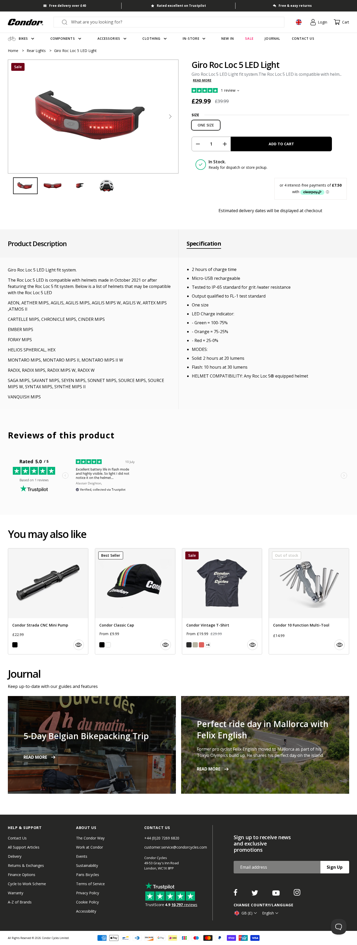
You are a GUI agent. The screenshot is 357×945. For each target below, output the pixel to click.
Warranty (15, 892)
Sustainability (87, 865)
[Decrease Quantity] (198, 144)
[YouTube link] (276, 894)
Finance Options (21, 874)
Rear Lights (37, 50)
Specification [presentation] (204, 243)
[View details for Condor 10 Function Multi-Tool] (309, 601)
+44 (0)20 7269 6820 (161, 838)
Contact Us (17, 838)
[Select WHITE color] (108, 644)
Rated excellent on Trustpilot (181, 5)
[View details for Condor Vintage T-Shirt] (222, 601)
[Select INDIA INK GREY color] (189, 644)
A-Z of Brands (20, 902)
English (268, 913)
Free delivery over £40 (67, 5)
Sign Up (335, 867)
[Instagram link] (297, 894)
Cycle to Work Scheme (27, 883)
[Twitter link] (255, 894)
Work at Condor (89, 847)
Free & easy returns (295, 5)
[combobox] (173, 22)
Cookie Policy (87, 902)
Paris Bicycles (87, 874)
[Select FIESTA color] (201, 644)
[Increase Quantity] (225, 144)
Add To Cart (281, 143)
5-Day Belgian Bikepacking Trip (86, 735)
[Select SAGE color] (195, 644)
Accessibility (86, 911)
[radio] (206, 125)
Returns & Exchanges (26, 865)
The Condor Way (90, 838)
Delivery (14, 856)
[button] (170, 116)
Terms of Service (90, 883)
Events (81, 856)
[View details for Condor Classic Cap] (135, 601)
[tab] (93, 116)
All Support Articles (23, 847)
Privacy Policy (87, 892)
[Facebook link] (236, 894)
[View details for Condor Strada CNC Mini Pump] (48, 601)
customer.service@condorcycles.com (175, 847)
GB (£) (246, 913)
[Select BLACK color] (15, 644)
